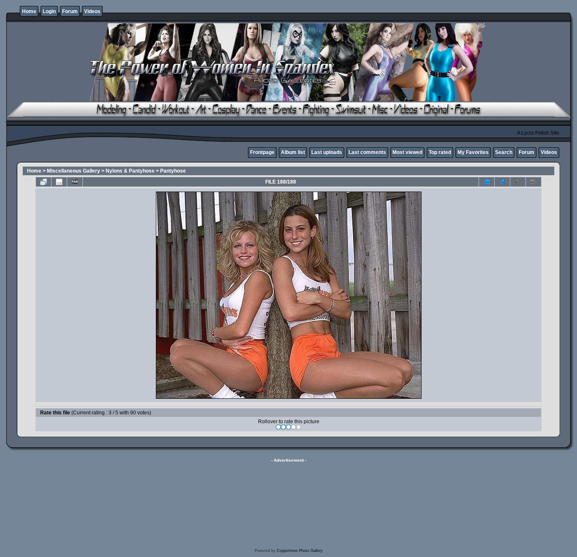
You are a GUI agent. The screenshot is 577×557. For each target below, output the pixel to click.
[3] (288, 427)
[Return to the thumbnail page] (43, 182)
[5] (298, 427)
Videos (92, 11)
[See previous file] (502, 182)
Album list (293, 152)
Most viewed (407, 152)
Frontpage (262, 152)
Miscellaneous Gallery (73, 171)
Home (29, 11)
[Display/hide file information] (59, 182)
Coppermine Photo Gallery (300, 551)
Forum (70, 11)
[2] (283, 427)
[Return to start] (486, 182)
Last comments (367, 152)
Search (503, 152)
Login (49, 11)
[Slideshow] (74, 182)
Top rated (440, 152)
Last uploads (326, 152)
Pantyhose (173, 171)
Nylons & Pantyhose (130, 171)
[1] (278, 427)
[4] (293, 427)
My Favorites (473, 152)
